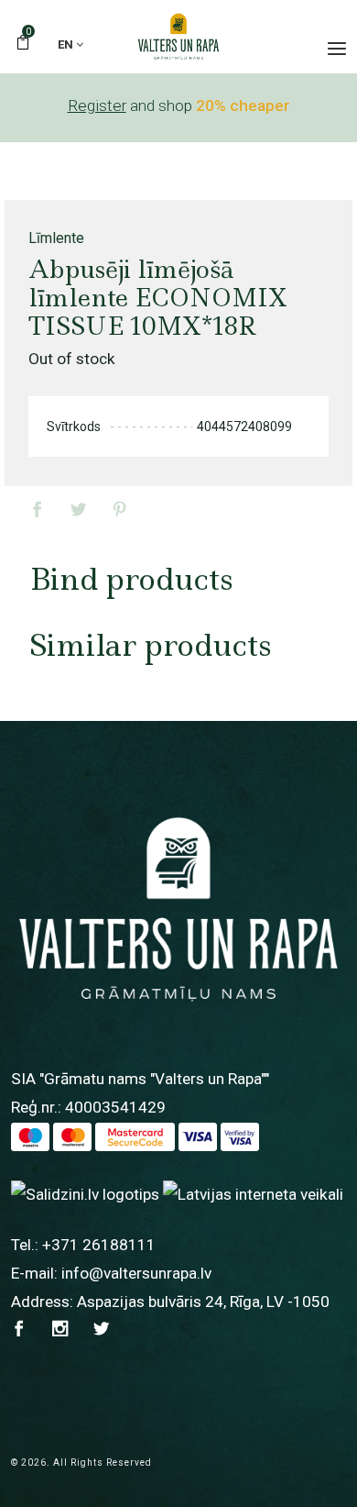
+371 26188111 (99, 1245)
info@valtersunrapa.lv (136, 1273)
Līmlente (56, 238)
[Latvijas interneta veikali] (253, 1193)
